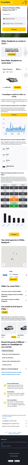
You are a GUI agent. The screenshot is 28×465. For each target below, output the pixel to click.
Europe (10, 432)
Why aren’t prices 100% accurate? (10, 426)
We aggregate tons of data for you (10, 423)
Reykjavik (19, 432)
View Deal (14, 337)
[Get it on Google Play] (11, 461)
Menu (25, 1)
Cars (6, 432)
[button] (16, 10)
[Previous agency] (3, 264)
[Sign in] (23, 3)
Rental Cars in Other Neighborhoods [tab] (11, 354)
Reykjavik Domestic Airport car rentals (11, 374)
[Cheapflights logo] (5, 2)
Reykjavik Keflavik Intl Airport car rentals (11, 372)
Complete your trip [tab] (6, 364)
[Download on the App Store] (17, 461)
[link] (11, 54)
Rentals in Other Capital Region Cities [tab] (11, 361)
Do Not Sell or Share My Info (14, 453)
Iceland (14, 432)
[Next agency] (24, 264)
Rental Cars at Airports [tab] (7, 350)
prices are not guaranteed (7, 416)
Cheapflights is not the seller (9, 421)
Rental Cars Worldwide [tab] (7, 357)
